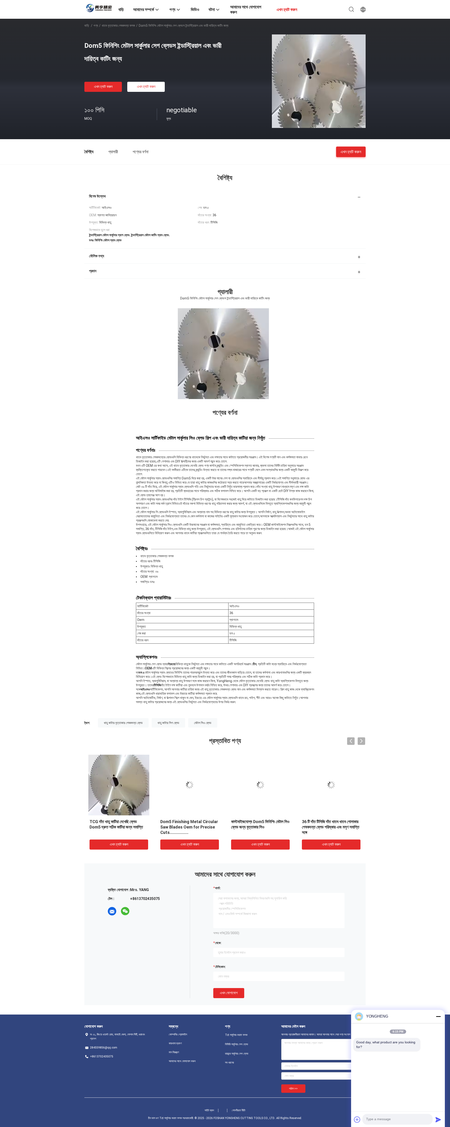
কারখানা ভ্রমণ (175, 1043)
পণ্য (96, 25)
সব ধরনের (229, 1062)
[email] (112, 911)
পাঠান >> (293, 1088)
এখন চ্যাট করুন (103, 86)
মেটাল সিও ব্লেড (202, 723)
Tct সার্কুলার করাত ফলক (236, 1035)
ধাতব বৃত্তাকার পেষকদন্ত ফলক (118, 25)
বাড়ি (86, 25)
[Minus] (438, 1016)
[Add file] (357, 1119)
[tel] (138, 911)
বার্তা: (218, 888)
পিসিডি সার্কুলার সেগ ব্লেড (236, 1044)
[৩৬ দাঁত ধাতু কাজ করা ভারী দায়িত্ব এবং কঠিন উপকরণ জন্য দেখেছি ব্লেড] (118, 785)
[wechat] (125, 911)
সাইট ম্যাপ (209, 1110)
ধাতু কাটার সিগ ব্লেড (168, 723)
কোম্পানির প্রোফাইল (178, 1034)
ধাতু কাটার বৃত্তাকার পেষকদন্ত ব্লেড (123, 723)
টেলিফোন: (220, 967)
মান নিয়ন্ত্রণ (174, 1052)
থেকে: (218, 943)
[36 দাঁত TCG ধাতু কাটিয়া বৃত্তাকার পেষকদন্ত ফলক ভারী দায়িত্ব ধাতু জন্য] (260, 785)
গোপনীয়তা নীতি (238, 1110)
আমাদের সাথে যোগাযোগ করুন (182, 1061)
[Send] (438, 1119)
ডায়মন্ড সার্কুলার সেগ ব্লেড (236, 1053)
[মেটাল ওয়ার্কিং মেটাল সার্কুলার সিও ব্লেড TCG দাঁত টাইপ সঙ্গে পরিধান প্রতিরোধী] (331, 785)
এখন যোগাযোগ (229, 993)
